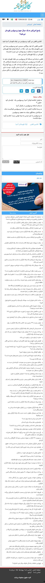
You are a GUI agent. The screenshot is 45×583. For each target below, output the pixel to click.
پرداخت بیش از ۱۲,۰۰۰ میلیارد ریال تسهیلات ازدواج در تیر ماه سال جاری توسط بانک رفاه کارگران (24, 333)
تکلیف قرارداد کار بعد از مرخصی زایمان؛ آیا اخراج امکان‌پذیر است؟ (23, 509)
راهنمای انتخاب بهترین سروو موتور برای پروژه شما (27, 429)
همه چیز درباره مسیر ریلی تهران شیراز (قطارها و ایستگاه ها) (24, 286)
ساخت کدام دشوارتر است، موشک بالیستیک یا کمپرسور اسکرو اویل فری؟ (24, 301)
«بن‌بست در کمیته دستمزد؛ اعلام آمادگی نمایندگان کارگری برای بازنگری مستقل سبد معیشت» (24, 369)
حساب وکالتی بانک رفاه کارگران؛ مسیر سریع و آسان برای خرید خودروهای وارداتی (25, 232)
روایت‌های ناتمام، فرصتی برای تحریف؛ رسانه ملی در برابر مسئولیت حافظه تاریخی (24, 281)
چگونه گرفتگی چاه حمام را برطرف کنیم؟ (30, 352)
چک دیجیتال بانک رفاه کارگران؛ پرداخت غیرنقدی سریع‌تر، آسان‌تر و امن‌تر (24, 266)
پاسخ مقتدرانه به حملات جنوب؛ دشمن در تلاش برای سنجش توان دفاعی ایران (24, 488)
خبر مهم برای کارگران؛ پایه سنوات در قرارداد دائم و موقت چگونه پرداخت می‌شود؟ (24, 397)
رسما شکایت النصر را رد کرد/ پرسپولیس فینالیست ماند (22, 109)
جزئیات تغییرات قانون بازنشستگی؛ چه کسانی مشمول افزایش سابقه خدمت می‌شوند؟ (25, 307)
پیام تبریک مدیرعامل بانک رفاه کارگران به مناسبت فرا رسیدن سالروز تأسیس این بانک (23, 261)
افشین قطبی (34, 124)
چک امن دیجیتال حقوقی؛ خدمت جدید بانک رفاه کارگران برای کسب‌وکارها (25, 414)
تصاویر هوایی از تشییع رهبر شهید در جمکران (29, 453)
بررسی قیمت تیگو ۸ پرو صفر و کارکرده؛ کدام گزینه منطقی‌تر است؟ (23, 271)
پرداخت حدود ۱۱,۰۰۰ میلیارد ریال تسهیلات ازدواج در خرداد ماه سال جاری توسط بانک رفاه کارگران (24, 504)
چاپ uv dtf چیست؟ (35, 359)
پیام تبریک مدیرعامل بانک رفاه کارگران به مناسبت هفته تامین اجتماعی (25, 403)
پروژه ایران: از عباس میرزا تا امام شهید (30, 456)
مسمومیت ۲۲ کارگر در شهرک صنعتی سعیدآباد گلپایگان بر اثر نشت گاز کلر (23, 439)
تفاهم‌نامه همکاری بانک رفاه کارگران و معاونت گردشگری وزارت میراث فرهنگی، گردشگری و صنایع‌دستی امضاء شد (25, 249)
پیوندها (21, 570)
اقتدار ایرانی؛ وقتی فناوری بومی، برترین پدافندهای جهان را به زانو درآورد (24, 380)
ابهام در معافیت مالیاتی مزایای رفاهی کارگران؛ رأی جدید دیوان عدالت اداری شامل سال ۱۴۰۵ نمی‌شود (25, 223)
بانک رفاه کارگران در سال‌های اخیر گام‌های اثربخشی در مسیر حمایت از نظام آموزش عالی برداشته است (25, 386)
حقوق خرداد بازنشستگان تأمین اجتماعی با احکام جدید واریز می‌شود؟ (26, 536)
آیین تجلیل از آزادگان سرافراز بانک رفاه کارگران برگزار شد (25, 228)
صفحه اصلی (37, 24)
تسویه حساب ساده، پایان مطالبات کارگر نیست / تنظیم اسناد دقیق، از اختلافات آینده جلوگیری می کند (23, 275)
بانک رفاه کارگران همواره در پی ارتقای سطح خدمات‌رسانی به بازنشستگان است (25, 408)
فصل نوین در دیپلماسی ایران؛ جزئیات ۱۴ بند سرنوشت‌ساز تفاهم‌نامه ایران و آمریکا (26, 514)
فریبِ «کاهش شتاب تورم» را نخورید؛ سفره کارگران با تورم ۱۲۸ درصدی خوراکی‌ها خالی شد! (25, 312)
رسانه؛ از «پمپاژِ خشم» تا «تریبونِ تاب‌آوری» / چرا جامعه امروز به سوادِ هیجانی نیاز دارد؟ (24, 348)
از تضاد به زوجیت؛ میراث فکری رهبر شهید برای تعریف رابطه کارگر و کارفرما (23, 464)
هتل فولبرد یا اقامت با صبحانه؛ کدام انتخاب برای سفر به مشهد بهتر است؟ (23, 296)
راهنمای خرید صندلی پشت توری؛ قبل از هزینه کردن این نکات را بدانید (24, 448)
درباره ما (12, 570)
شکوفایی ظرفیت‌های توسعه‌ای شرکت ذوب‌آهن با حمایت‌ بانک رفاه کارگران (24, 482)
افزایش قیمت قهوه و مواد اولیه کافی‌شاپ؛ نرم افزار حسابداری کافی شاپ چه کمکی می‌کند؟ (24, 342)
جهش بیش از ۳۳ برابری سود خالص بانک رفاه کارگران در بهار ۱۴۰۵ (25, 324)
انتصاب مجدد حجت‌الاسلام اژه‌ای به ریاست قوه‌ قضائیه (26, 459)
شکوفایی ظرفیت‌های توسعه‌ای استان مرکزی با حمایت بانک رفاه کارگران (24, 553)
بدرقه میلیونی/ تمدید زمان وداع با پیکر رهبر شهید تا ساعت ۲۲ (24, 468)
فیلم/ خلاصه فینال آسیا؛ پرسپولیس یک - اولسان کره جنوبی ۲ (23, 101)
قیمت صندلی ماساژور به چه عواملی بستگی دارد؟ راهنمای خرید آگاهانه (25, 318)
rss (17, 570)
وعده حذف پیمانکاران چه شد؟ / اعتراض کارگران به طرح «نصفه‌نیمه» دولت (27, 375)
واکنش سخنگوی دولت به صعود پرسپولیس (26, 112)
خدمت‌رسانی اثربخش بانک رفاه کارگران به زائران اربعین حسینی (23, 328)
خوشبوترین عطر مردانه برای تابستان (31, 422)
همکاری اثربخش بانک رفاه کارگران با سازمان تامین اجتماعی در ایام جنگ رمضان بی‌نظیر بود (24, 525)
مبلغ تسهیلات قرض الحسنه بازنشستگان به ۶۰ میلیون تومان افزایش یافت (25, 542)
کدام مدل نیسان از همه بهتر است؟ (31, 419)
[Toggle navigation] (42, 15)
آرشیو (30, 572)
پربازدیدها (13, 213)
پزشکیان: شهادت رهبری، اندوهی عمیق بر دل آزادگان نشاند (25, 478)
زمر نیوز (39, 178)
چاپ (38, 19)
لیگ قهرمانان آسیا (21, 124)
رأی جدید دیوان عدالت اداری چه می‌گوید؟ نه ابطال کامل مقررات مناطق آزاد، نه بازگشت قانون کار (24, 433)
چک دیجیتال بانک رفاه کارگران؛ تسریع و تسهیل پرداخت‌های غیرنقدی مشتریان (25, 519)
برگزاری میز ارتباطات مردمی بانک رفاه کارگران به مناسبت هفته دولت (25, 238)
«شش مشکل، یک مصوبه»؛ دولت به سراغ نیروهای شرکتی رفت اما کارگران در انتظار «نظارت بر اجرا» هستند (24, 290)
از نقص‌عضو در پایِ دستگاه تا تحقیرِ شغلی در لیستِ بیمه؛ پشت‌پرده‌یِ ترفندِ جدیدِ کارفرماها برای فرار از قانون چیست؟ (26, 391)
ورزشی (29, 24)
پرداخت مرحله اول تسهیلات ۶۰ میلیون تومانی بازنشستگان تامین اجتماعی (24, 473)
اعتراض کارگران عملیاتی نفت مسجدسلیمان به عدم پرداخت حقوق (23, 444)
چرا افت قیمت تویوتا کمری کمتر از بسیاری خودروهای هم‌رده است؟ (23, 356)
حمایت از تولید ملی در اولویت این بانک (30, 337)
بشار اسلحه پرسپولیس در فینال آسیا (28, 106)
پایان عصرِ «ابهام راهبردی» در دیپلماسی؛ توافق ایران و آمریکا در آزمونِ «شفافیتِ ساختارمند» (24, 530)
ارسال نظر (5, 162)
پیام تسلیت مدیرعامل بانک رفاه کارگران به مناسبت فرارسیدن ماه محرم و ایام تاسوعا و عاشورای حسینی (24, 499)
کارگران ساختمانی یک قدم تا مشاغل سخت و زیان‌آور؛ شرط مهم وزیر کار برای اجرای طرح (23, 255)
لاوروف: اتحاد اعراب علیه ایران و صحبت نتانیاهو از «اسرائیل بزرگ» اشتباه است (24, 493)
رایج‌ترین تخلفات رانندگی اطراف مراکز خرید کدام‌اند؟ (26, 563)
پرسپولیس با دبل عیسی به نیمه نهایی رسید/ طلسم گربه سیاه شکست (22, 117)
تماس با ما (28, 570)
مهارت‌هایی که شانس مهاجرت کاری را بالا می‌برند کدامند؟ (25, 425)
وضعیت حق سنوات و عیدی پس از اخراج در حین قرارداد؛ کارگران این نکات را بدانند (24, 559)
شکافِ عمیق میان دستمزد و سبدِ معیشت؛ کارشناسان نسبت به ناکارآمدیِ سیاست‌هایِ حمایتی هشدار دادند (25, 363)
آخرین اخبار (33, 213)
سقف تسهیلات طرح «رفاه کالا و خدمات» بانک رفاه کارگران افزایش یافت (23, 244)
